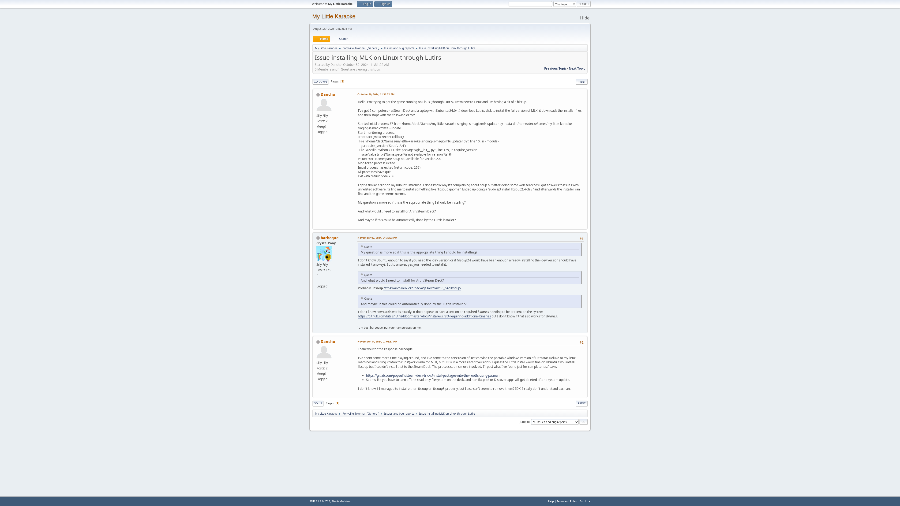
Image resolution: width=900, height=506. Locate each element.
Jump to (525, 422)
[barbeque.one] (318, 281)
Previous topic (555, 68)
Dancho (328, 94)
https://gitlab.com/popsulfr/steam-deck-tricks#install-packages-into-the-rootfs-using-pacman (432, 375)
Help (551, 501)
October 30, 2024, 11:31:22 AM (375, 94)
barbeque (329, 237)
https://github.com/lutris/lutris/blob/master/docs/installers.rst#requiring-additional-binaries (424, 316)
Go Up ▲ (585, 501)
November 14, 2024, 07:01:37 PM (377, 341)
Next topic (577, 68)
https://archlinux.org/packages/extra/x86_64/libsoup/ (422, 288)
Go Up (318, 403)
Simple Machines (341, 501)
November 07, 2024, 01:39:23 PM (377, 237)
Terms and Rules (567, 501)
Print (581, 81)
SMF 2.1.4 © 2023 (319, 501)
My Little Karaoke (333, 16)
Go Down (320, 81)
